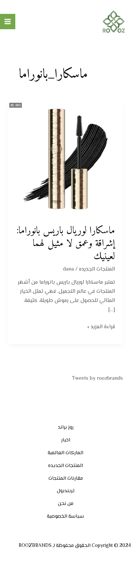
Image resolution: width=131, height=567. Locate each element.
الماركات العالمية (65, 453)
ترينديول (66, 491)
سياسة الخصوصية (65, 516)
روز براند (66, 427)
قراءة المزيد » (101, 327)
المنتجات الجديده (97, 269)
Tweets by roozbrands (97, 378)
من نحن (66, 503)
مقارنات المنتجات (65, 478)
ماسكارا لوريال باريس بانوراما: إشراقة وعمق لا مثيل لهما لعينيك (65, 243)
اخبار (65, 440)
